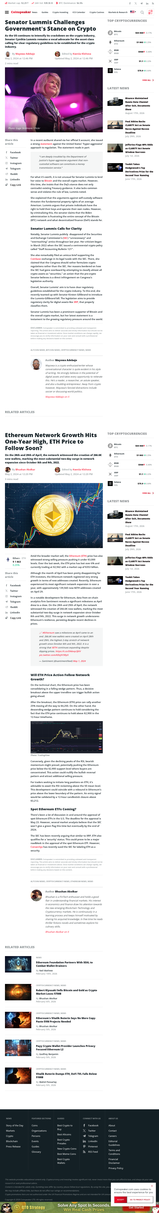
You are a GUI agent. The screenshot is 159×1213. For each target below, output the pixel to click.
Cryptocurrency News (72, 350)
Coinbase (36, 258)
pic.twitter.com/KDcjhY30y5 (53, 654)
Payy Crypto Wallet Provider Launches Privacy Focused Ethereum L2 (65, 1047)
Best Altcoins (64, 1134)
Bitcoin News (53, 350)
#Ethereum (48, 632)
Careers (113, 1135)
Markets (10, 1130)
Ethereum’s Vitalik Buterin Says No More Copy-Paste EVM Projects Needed (66, 1019)
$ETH (54, 647)
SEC (66, 237)
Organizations (39, 1130)
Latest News (118, 88)
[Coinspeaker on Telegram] (141, 3)
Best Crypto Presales (63, 1141)
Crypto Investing (60, 12)
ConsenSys (37, 846)
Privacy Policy (116, 1168)
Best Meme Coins (66, 1153)
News (34, 12)
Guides (45, 12)
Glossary (36, 1151)
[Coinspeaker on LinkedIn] (147, 3)
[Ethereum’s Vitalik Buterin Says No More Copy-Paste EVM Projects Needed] (18, 1020)
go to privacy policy (140, 1200)
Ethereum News (78, 881)
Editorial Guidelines (114, 1143)
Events (35, 1141)
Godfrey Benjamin (48, 1054)
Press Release (13, 1146)
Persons (36, 1135)
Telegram (15, 168)
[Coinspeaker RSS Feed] (153, 3)
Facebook (15, 152)
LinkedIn (15, 179)
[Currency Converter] (150, 12)
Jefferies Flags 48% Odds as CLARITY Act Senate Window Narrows (139, 148)
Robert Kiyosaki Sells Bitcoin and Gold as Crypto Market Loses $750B (66, 992)
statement (46, 143)
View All (146, 80)
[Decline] (151, 1185)
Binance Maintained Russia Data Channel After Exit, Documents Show (137, 104)
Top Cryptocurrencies (127, 21)
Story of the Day (14, 1125)
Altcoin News (38, 350)
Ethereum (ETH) (78, 555)
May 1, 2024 (79, 661)
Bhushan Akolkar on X (57, 931)
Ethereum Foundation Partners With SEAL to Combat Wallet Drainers (64, 964)
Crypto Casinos (97, 12)
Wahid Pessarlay (48, 1082)
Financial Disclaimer (114, 1161)
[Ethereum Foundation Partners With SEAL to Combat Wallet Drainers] (18, 965)
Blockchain (12, 1141)
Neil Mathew (46, 970)
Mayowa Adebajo (25, 53)
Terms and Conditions (114, 1152)
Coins (35, 1125)
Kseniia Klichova (82, 53)
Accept (120, 1200)
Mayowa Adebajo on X (57, 396)
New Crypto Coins (66, 1148)
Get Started (136, 1206)
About (112, 1125)
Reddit (14, 174)
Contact (113, 1130)
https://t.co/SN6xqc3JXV (68, 651)
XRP (76, 302)
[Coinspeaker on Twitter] (136, 3)
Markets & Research (117, 12)
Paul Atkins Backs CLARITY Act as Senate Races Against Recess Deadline (137, 127)
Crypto (9, 1135)
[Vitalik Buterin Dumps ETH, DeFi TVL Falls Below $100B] (18, 1076)
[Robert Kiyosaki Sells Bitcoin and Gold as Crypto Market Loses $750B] (18, 993)
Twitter (14, 157)
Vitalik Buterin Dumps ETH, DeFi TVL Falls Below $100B (66, 1075)
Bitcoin (48, 180)
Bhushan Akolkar (25, 469)
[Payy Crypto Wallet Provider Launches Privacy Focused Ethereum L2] (18, 1048)
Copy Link (15, 184)
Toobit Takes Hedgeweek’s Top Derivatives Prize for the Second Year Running (139, 170)
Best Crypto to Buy (65, 1127)
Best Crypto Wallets (63, 1161)
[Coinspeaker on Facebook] (130, 3)
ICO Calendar (79, 12)
